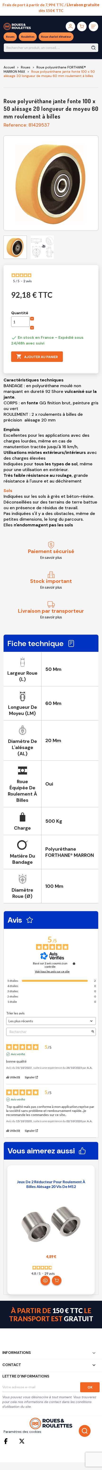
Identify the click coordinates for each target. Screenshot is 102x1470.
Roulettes (27, 36)
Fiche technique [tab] (35, 643)
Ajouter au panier (37, 356)
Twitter (22, 1441)
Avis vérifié (18, 1054)
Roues (10, 36)
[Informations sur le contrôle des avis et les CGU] (74, 964)
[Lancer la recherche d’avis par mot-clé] (93, 1031)
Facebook (7, 1441)
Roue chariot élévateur (56, 36)
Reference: (15, 125)
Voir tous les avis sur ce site (52, 971)
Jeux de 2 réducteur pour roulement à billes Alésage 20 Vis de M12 (51, 1184)
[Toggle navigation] (93, 26)
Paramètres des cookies (22, 1431)
